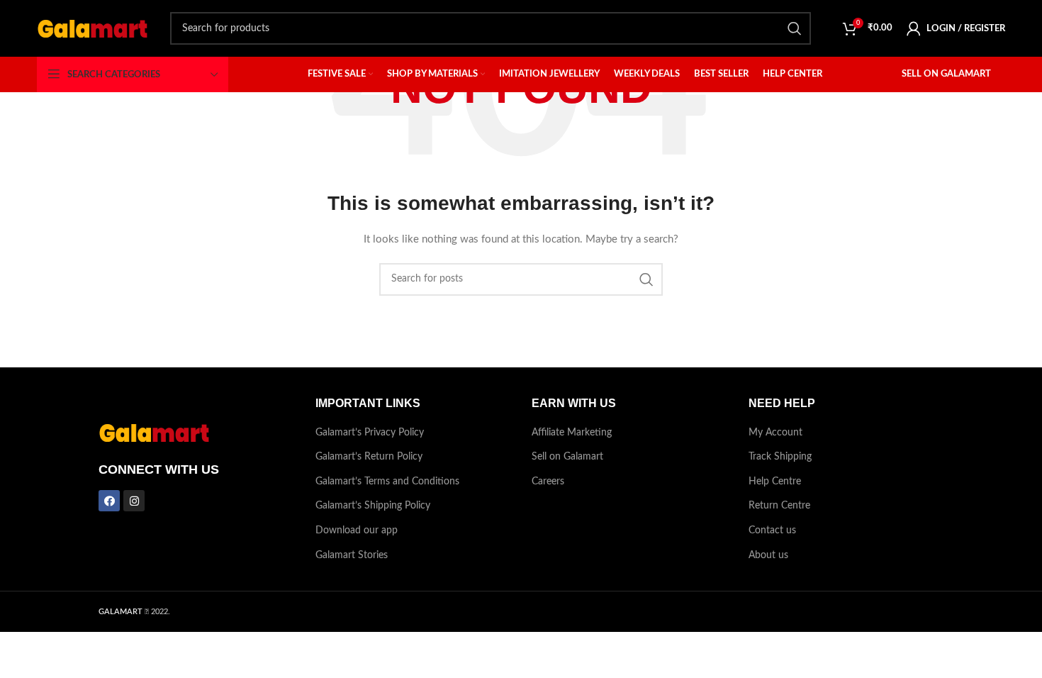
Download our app (356, 530)
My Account (775, 433)
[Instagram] (134, 500)
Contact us (772, 530)
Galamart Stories (351, 555)
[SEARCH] (794, 28)
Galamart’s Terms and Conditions (387, 482)
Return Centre (779, 506)
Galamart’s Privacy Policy (369, 433)
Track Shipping (780, 457)
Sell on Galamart (567, 457)
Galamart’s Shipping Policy (372, 506)
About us (768, 555)
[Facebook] (109, 500)
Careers (548, 482)
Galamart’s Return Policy (368, 457)
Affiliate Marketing (572, 433)
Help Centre (775, 482)
